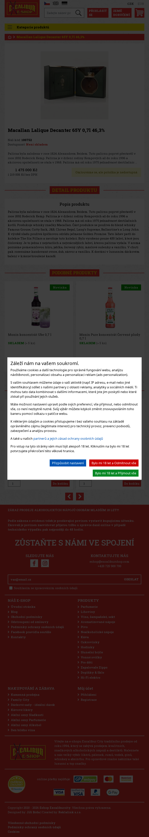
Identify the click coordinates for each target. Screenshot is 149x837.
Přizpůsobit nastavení (68, 463)
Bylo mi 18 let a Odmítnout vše (114, 463)
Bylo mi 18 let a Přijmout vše (115, 473)
